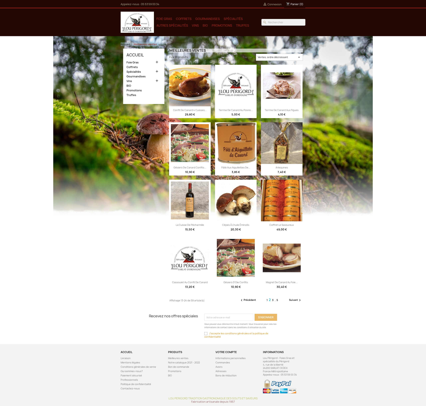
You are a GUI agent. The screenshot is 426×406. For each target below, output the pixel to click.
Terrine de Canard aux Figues (282, 110)
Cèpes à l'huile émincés (235, 224)
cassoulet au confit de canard (190, 282)
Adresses (220, 371)
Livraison (126, 358)
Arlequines (282, 167)
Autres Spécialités (172, 25)
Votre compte (226, 352)
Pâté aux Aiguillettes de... (235, 167)
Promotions (222, 25)
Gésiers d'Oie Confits (235, 282)
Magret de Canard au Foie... (282, 282)
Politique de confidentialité (136, 384)
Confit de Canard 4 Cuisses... (190, 110)
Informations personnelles (230, 358)
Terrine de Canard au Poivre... (236, 110)
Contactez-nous (130, 388)
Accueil (135, 55)
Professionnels (129, 379)
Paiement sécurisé (131, 375)
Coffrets (184, 19)
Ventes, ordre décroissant (279, 57)
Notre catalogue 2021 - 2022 (184, 362)
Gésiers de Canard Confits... (190, 167)
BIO (205, 25)
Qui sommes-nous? (132, 371)
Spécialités (233, 19)
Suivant (295, 300)
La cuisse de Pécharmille (190, 224)
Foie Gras (164, 19)
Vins (195, 25)
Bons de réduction (226, 375)
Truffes (242, 25)
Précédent (248, 300)
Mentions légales (130, 362)
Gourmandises (207, 19)
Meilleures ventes (178, 358)
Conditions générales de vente (138, 366)
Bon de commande (178, 366)
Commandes (222, 362)
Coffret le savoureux (281, 224)
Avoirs (218, 366)
